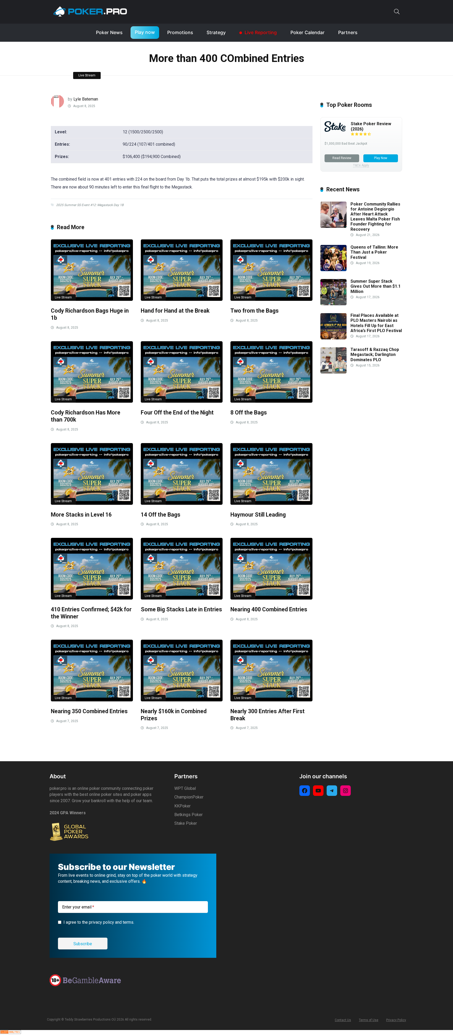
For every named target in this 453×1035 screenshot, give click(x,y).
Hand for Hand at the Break (175, 310)
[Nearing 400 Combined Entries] (271, 569)
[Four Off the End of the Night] (182, 372)
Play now (145, 32)
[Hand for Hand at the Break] (182, 270)
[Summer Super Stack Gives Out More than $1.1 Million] (333, 303)
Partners (347, 32)
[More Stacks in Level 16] (92, 474)
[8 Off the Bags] (271, 372)
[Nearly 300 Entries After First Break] (271, 670)
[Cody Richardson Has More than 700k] (92, 372)
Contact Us (343, 1020)
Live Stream (86, 75)
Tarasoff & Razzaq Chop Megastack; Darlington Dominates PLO (374, 354)
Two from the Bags (254, 310)
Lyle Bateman (85, 99)
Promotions (180, 32)
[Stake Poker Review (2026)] (335, 130)
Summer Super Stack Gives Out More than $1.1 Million (375, 286)
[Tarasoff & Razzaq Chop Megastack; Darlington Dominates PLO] (333, 372)
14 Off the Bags (160, 514)
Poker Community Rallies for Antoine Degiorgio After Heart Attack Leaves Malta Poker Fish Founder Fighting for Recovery (375, 217)
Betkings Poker (188, 814)
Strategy (216, 32)
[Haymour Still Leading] (271, 474)
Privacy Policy (396, 1020)
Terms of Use (368, 1020)
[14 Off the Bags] (182, 474)
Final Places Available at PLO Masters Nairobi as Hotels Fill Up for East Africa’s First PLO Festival (376, 323)
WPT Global (185, 788)
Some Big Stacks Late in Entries (181, 609)
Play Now (380, 158)
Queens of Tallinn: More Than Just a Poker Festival (374, 252)
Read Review (341, 158)
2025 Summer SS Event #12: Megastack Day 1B (89, 205)
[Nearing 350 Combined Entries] (92, 670)
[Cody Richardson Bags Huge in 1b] (92, 270)
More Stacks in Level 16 (81, 514)
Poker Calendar (307, 32)
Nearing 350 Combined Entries (89, 711)
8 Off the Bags (248, 412)
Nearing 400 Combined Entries (268, 609)
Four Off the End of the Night (177, 412)
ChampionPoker (188, 797)
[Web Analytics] (10, 1032)
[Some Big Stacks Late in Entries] (182, 569)
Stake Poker (185, 823)
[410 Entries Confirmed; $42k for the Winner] (92, 569)
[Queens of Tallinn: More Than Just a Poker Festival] (333, 269)
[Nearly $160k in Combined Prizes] (182, 670)
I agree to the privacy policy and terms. (98, 922)
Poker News (109, 32)
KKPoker (182, 805)
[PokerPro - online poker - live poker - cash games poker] (90, 11)
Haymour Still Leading (258, 514)
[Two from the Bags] (271, 270)
